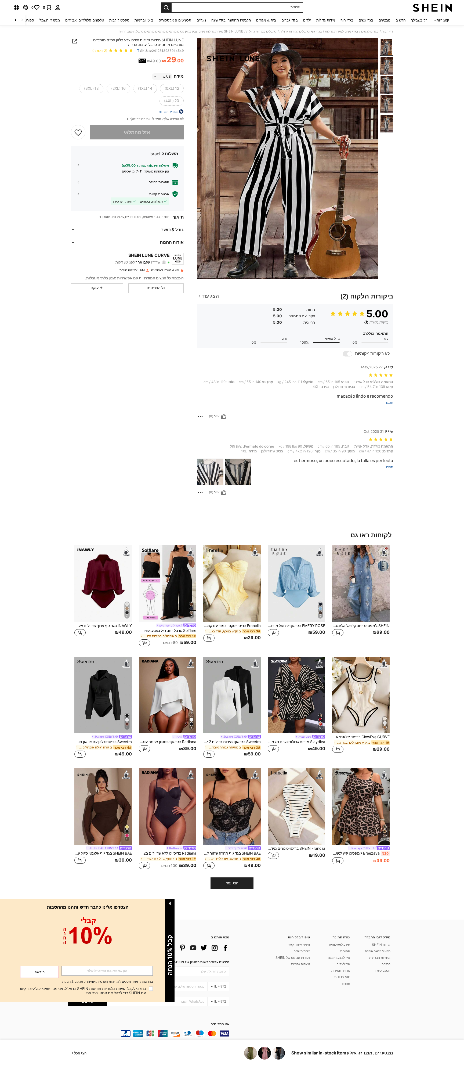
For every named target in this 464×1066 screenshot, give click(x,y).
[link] (47, 7)
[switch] (347, 353)
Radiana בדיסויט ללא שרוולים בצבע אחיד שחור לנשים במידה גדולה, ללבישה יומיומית (167, 853)
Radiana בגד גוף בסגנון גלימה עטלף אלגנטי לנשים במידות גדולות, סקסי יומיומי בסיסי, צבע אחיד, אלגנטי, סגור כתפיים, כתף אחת (167, 742)
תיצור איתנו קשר (299, 945)
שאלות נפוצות (300, 964)
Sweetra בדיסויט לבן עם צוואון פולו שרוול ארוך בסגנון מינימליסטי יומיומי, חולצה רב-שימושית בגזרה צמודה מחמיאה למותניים (103, 742)
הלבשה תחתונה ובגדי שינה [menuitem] (231, 20)
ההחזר (345, 983)
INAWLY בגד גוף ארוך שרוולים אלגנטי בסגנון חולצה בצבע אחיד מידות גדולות (103, 626)
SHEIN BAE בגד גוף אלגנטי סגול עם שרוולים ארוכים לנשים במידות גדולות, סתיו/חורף (103, 853)
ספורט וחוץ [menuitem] (26, 20)
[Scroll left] (22, 20)
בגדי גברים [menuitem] (289, 20)
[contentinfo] (148, 1033)
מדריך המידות (340, 971)
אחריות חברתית (379, 958)
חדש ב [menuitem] (401, 20)
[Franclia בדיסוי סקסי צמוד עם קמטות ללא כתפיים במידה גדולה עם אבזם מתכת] (232, 583)
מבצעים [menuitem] (384, 20)
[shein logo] (432, 7)
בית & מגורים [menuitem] (266, 20)
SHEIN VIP (342, 977)
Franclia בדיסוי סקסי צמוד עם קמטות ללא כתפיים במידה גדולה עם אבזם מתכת (232, 626)
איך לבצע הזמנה (339, 958)
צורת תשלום (301, 951)
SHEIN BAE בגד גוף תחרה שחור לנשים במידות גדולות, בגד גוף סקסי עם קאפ (232, 853)
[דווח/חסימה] (200, 416)
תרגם (389, 403)
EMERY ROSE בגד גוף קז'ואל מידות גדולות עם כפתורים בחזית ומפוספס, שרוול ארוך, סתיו (296, 626)
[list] (186, 948)
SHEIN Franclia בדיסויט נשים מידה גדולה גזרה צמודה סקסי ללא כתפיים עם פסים (296, 848)
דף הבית (387, 31)
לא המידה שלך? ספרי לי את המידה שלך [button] (156, 119)
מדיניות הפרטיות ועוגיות (103, 982)
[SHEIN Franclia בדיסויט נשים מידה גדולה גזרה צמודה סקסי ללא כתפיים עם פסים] (296, 806)
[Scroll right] (15, 20)
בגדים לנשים (369, 31)
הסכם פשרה (382, 971)
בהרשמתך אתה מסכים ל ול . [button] (107, 982)
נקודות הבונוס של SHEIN (293, 958)
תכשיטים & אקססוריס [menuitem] (175, 20)
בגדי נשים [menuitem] (366, 20)
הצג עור (232, 883)
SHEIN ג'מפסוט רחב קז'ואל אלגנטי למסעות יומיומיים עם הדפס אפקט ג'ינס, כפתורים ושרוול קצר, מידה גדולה (361, 626)
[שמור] (78, 132)
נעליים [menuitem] (201, 20)
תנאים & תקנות (72, 982)
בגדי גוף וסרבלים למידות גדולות (301, 31)
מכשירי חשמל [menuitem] (49, 20)
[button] (25, 7)
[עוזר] (223, 416)
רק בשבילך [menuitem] (419, 20)
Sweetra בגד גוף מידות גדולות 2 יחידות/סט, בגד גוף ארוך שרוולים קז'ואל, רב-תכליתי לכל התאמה (232, 742)
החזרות (345, 951)
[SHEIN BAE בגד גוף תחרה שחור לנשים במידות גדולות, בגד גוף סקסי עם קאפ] (232, 806)
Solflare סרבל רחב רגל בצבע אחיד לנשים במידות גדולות (167, 630)
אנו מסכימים (220, 1024)
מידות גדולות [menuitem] (325, 20)
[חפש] (166, 7)
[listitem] (361, 596)
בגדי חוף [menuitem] (346, 20)
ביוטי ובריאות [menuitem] (144, 20)
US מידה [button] (164, 76)
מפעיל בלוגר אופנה (377, 951)
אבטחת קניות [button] (159, 194)
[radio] (172, 88)
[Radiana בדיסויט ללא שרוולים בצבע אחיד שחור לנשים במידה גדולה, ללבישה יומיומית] (167, 806)
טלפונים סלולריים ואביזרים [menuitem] (84, 20)
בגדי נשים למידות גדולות (341, 31)
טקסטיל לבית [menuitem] (119, 20)
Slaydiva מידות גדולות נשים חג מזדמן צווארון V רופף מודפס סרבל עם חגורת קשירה (296, 742)
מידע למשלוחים (339, 945)
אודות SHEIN (381, 945)
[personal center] (58, 7)
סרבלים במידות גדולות (261, 31)
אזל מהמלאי (137, 132)
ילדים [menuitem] (307, 20)
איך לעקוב (343, 964)
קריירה (386, 964)
